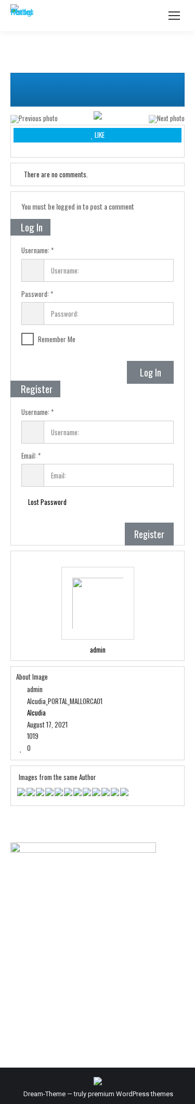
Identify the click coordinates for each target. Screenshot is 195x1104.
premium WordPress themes (130, 1094)
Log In (150, 372)
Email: (28, 456)
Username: (35, 250)
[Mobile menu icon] (174, 15)
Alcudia (36, 712)
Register (149, 534)
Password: (35, 294)
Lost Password (47, 502)
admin (98, 650)
